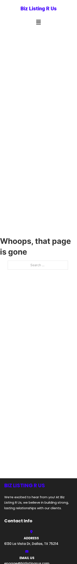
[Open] (38, 22)
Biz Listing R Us (39, 9)
